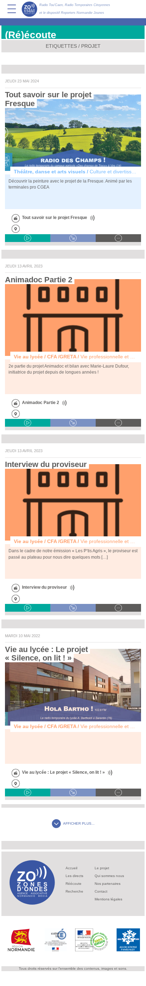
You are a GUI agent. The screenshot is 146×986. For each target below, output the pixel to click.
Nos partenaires (107, 884)
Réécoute (74, 884)
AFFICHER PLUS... (79, 823)
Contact (101, 891)
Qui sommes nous (109, 876)
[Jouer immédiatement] (27, 238)
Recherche (74, 891)
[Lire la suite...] (118, 238)
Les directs (74, 876)
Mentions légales (108, 899)
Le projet (102, 868)
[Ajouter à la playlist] (73, 238)
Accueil (71, 868)
